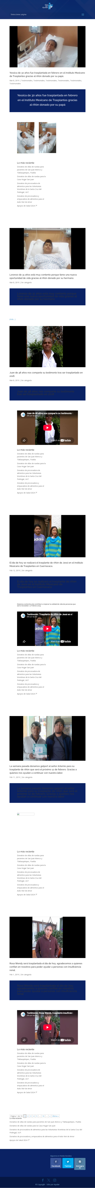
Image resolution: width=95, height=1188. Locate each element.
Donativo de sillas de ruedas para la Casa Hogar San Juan (32, 1126)
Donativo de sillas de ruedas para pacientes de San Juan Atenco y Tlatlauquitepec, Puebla (30, 170)
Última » (55, 1116)
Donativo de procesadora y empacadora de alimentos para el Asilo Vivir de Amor (30, 199)
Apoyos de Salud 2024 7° (27, 206)
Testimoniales (26, 80)
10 (43, 1116)
